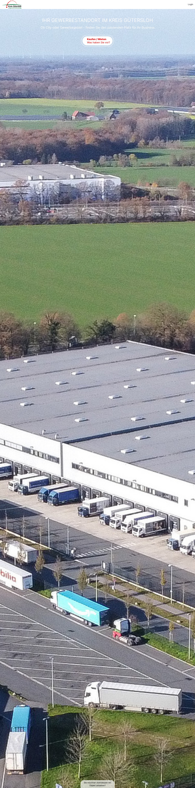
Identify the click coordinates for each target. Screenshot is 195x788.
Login (190, 4)
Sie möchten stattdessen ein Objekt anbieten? (97, 784)
